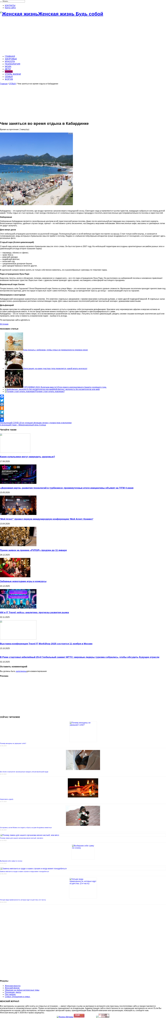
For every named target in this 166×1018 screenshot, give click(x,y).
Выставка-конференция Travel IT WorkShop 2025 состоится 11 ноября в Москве (46, 643)
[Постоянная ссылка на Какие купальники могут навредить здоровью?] (15, 452)
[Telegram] (83, 412)
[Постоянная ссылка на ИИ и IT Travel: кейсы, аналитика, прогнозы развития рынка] (18, 608)
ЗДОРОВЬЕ (11, 59)
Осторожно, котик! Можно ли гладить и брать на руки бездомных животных (26, 827)
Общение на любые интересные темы (22, 990)
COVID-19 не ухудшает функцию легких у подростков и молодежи (36, 423)
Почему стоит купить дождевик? (50, 391)
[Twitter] (83, 400)
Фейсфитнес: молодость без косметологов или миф (76, 389)
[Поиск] (1, 1)
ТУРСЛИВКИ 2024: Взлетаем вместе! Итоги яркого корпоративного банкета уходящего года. (65, 387)
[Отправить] (83, 420)
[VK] (83, 416)
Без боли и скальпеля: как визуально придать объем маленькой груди (24, 772)
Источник (4, 324)
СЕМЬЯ (9, 76)
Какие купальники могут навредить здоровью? (27, 456)
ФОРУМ (9, 79)
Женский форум (12, 988)
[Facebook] (83, 396)
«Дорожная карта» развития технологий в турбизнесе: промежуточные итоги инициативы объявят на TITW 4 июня (66, 488)
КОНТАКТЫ (10, 5)
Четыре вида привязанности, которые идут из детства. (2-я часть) (23, 900)
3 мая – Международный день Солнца (23, 425)
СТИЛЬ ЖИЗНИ (13, 74)
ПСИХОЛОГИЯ (12, 64)
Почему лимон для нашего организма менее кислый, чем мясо (21, 838)
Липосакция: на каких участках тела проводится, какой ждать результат (55, 368)
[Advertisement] (73, 36)
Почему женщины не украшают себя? (13, 743)
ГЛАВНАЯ (10, 56)
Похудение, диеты (13, 992)
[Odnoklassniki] (83, 408)
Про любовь (10, 994)
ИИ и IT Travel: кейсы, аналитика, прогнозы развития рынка (34, 612)
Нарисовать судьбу (6, 799)
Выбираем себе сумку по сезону (11, 861)
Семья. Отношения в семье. (17, 997)
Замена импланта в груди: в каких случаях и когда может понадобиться (24, 871)
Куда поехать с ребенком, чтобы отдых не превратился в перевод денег (55, 350)
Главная (4, 84)
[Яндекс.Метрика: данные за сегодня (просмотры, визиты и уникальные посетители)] (65, 1017)
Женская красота (12, 986)
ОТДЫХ (9, 71)
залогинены (21, 671)
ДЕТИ (8, 69)
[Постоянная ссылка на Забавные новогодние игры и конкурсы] (15, 577)
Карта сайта (10, 8)
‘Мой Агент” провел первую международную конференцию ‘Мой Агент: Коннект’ (46, 519)
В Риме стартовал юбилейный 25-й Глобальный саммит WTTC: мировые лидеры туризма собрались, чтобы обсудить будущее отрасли (79, 657)
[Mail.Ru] (83, 404)
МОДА (8, 66)
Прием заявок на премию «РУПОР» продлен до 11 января (33, 550)
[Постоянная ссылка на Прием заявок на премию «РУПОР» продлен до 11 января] (18, 545)
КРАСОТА (10, 61)
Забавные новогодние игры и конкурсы (23, 581)
